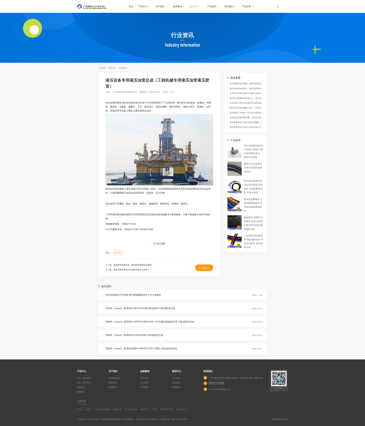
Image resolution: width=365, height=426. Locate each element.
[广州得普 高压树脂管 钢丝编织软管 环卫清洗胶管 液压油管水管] (234, 241)
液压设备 (81, 387)
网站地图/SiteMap (280, 419)
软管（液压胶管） (85, 378)
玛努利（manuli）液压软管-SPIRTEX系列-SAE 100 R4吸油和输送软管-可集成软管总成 (150, 321)
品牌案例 (177, 6)
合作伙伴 (144, 378)
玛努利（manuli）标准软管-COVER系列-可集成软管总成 (134, 335)
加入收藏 (161, 243)
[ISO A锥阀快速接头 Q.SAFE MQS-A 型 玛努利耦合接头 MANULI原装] (234, 150)
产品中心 (142, 6)
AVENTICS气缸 (167, 409)
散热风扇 (117, 409)
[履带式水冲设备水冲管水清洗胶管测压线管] (234, 169)
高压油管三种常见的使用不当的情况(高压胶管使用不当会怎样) (247, 102)
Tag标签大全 (182, 409)
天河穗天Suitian (131, 409)
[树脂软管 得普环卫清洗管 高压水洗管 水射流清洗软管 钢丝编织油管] (234, 222)
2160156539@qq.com (219, 389)
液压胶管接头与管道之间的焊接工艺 (245, 127)
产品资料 (211, 6)
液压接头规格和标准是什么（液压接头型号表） (247, 98)
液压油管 (118, 252)
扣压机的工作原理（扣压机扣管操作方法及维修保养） (247, 112)
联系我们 (229, 6)
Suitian (80, 409)
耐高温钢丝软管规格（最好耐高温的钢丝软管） (247, 83)
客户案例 (144, 382)
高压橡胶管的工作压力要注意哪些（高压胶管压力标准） (247, 122)
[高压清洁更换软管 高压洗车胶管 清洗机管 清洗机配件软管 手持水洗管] (234, 186)
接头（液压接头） (85, 382)
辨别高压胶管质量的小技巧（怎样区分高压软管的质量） (247, 107)
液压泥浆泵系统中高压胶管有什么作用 (130, 269)
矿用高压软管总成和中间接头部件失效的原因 (247, 93)
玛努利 (89, 409)
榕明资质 (113, 382)
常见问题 (176, 382)
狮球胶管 (145, 409)
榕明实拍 (113, 387)
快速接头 (81, 391)
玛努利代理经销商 (102, 409)
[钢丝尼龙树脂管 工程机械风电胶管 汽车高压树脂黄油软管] (234, 204)
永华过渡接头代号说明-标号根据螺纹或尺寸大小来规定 (133, 294)
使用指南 (176, 387)
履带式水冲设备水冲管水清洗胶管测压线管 (253, 167)
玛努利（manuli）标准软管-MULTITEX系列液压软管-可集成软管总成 (140, 308)
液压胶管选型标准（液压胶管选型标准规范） (133, 264)
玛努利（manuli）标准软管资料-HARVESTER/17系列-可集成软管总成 (141, 348)
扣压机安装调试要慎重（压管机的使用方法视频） (247, 117)
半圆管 (154, 409)
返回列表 (206, 267)
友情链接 (81, 401)
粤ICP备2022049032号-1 (147, 419)
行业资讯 (123, 67)
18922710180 (216, 383)
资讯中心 (194, 6)
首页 (131, 6)
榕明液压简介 (115, 378)
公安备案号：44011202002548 (173, 419)
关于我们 (160, 6)
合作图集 (144, 387)
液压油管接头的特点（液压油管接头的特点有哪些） (247, 88)
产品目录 (246, 6)
